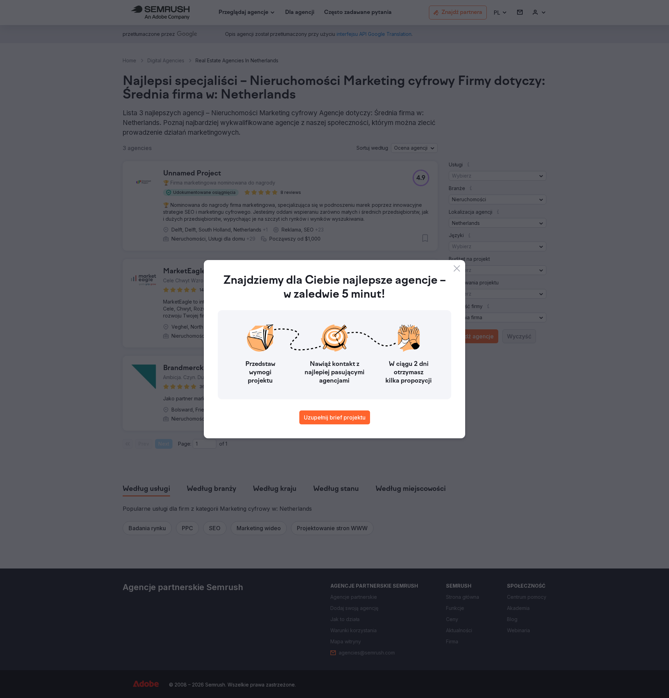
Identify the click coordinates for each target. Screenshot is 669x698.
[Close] (456, 268)
